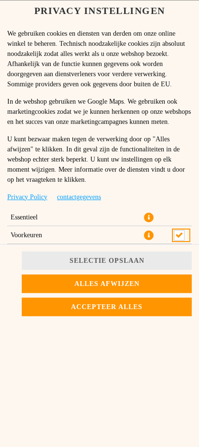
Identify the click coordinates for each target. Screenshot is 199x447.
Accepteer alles (106, 307)
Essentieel (24, 216)
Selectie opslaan (107, 260)
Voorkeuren (26, 234)
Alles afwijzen (107, 283)
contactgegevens (79, 196)
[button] (149, 217)
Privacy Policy (27, 196)
